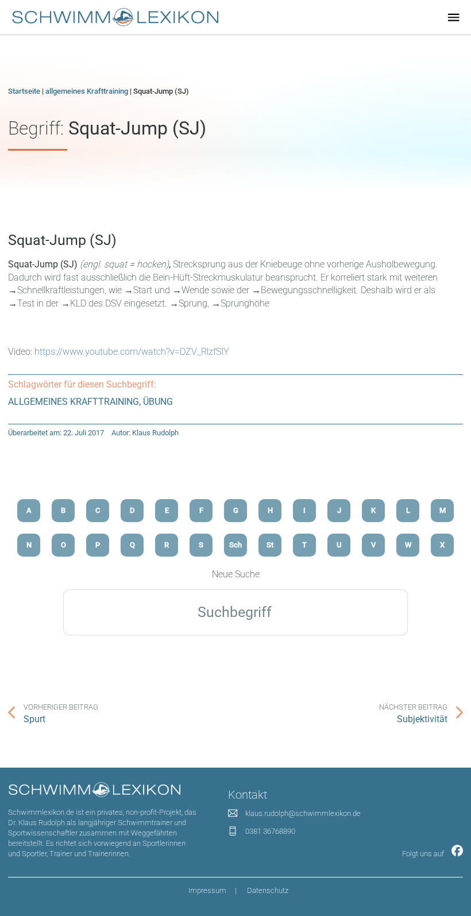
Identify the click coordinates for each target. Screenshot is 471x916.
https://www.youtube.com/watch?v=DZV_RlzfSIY (131, 351)
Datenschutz (267, 890)
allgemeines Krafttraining (86, 91)
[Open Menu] (454, 17)
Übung (158, 401)
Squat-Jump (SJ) (62, 240)
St (270, 545)
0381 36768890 (270, 831)
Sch (235, 545)
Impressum (207, 890)
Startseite (24, 91)
